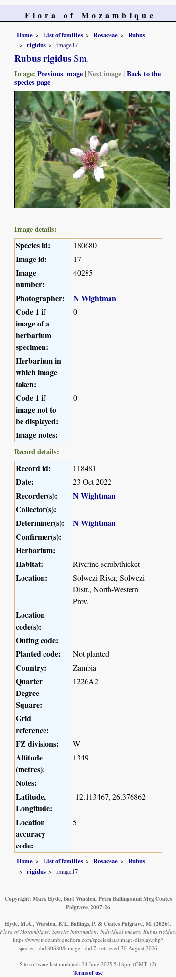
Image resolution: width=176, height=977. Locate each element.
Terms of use (88, 972)
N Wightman (94, 298)
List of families (63, 34)
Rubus (136, 34)
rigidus (36, 45)
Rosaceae (105, 34)
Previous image (60, 73)
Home (25, 34)
